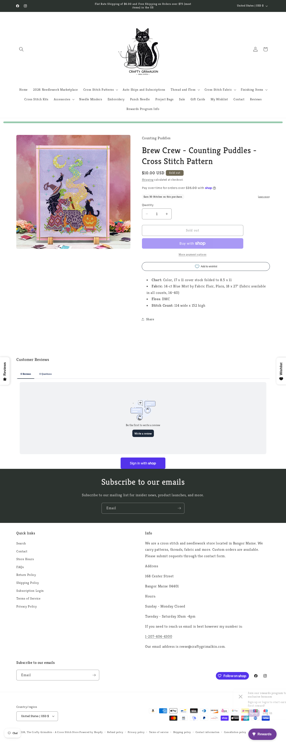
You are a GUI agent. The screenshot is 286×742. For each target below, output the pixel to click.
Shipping (147, 179)
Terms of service (159, 732)
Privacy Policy (26, 606)
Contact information (208, 732)
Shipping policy (182, 732)
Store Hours (25, 559)
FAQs (20, 567)
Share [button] (150, 319)
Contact (21, 551)
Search (21, 543)
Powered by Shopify (91, 732)
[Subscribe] (179, 508)
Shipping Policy (27, 583)
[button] (21, 49)
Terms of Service (28, 598)
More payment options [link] (192, 254)
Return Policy (26, 575)
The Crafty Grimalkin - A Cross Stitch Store (53, 732)
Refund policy (115, 732)
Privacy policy (136, 732)
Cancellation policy (235, 732)
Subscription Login (30, 591)
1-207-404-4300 (158, 636)
